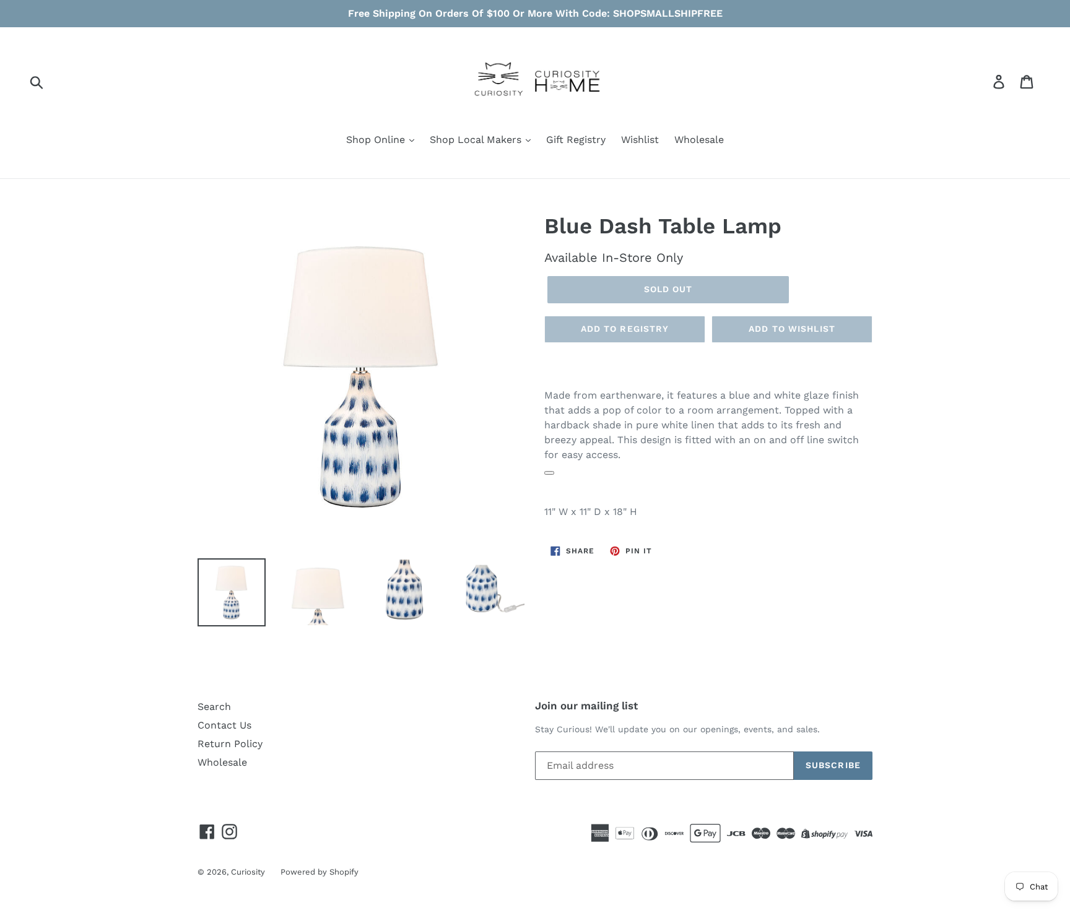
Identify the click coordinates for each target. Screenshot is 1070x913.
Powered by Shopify (320, 871)
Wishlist (640, 139)
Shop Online (377, 139)
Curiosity (248, 871)
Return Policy (230, 744)
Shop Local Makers (477, 139)
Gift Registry (576, 139)
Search (214, 706)
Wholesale (699, 139)
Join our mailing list (586, 705)
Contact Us (224, 725)
